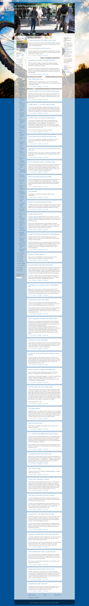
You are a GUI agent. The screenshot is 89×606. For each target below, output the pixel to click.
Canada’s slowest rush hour (35, 214)
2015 (19, 62)
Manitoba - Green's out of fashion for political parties (41, 118)
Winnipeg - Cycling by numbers (36, 254)
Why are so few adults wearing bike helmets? (40, 202)
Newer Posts (31, 595)
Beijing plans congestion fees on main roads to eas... (22, 234)
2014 (19, 64)
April (20, 260)
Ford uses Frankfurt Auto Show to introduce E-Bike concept (43, 91)
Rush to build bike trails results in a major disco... (22, 240)
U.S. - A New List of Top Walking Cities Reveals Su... (22, 205)
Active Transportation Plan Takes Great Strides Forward (42, 318)
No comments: (45, 55)
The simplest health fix (34, 408)
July (20, 255)
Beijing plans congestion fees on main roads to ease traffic (43, 534)
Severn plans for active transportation (38, 340)
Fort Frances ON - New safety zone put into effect (41, 514)
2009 (19, 269)
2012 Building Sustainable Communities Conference (41, 60)
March (20, 261)
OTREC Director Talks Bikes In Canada (38, 479)
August (20, 253)
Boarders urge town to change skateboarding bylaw (41, 369)
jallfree (48, 602)
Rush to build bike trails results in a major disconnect (42, 551)
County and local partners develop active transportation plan (43, 234)
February (21, 263)
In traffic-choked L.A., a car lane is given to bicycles (41, 104)
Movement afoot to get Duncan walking (38, 299)
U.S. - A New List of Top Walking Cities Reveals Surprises (43, 433)
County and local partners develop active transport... (22, 143)
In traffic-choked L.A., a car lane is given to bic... (22, 99)
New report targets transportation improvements (40, 265)
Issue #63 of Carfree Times (35, 423)
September (21, 76)
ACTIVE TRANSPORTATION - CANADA (35, 6)
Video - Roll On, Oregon (34, 468)
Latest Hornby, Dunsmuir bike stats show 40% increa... (22, 115)
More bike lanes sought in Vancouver (37, 583)
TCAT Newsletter (32, 191)
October (21, 74)
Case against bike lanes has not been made (39, 454)
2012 (19, 67)
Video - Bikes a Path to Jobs (35, 79)
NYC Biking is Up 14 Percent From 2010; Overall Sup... (22, 160)
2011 (19, 69)
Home (18, 34)
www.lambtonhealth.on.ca (45, 48)
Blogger (57, 602)
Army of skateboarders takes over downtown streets (41, 162)
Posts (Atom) (36, 597)
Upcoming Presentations (34, 34)
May (20, 258)
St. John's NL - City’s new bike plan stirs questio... (22, 181)
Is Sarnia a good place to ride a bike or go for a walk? (42, 40)
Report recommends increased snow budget (39, 176)
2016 (19, 60)
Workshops (24, 34)
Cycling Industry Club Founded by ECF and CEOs (41, 569)
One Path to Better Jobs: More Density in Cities (40, 387)
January (21, 265)
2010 (19, 267)
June (20, 256)
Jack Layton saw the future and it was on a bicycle (41, 495)
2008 (19, 270)
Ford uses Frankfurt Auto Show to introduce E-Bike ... (22, 93)
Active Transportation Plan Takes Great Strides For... (22, 171)
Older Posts (57, 595)
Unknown (20, 53)
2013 (19, 66)
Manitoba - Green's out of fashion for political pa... (22, 104)
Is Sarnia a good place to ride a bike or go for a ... (22, 80)
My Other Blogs (45, 34)
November (21, 72)
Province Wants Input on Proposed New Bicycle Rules (42, 136)
